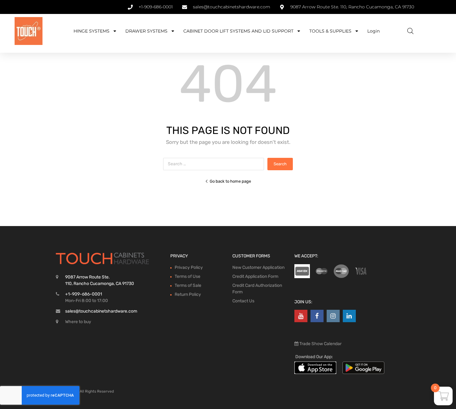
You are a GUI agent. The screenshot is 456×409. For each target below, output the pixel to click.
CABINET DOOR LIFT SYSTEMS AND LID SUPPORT (238, 31)
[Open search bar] (410, 31)
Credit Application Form (255, 276)
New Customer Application (258, 267)
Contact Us (243, 301)
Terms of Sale (188, 285)
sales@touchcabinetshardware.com (101, 311)
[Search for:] (215, 164)
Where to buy (78, 321)
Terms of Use (187, 276)
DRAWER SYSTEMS (146, 31)
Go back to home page (230, 181)
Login (373, 31)
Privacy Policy (189, 267)
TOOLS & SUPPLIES (330, 31)
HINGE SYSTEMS (92, 31)
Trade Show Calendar (320, 343)
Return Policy (188, 294)
